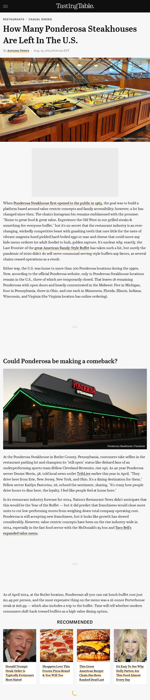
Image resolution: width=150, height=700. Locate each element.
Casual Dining (40, 19)
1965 (98, 202)
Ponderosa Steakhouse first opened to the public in (53, 202)
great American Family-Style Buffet (62, 247)
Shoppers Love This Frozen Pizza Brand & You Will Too (56, 671)
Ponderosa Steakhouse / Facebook (129, 139)
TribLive (83, 473)
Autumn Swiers (18, 50)
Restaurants (13, 19)
